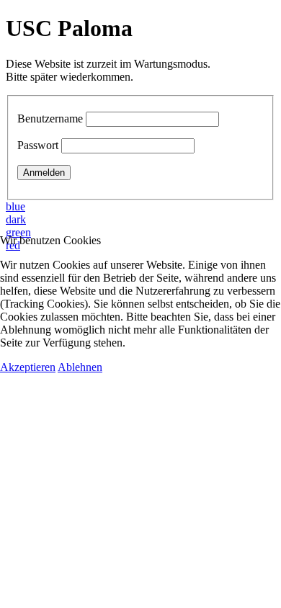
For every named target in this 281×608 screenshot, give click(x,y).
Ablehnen (80, 367)
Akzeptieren (27, 367)
